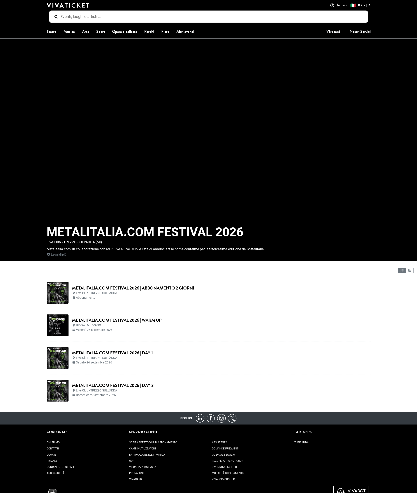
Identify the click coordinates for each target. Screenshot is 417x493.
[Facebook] (210, 418)
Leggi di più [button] (58, 254)
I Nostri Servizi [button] (359, 31)
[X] (232, 418)
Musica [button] (69, 31)
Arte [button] (85, 31)
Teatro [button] (51, 31)
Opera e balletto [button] (124, 31)
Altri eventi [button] (185, 31)
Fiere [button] (165, 31)
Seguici (186, 418)
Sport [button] (100, 31)
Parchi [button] (149, 31)
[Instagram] (221, 418)
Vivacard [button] (333, 31)
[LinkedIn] (199, 418)
